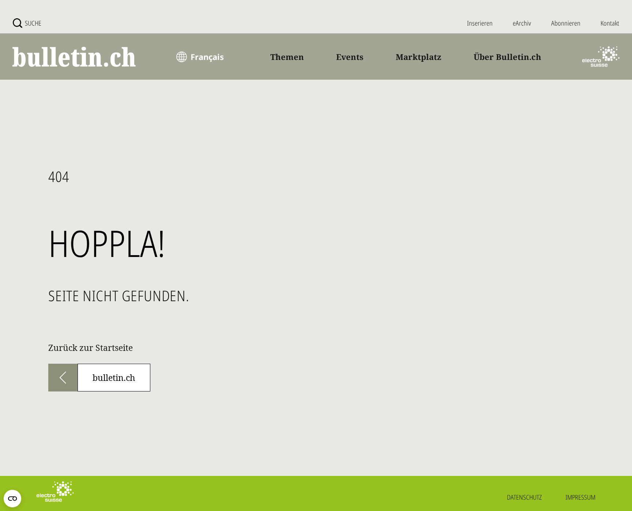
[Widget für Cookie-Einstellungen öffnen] (12, 498)
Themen (287, 56)
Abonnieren (565, 23)
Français (207, 56)
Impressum (580, 497)
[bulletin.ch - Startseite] (74, 57)
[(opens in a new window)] (601, 56)
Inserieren (480, 23)
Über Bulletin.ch (507, 56)
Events (350, 56)
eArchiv (522, 23)
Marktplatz (418, 56)
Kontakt (610, 23)
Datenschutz (524, 497)
